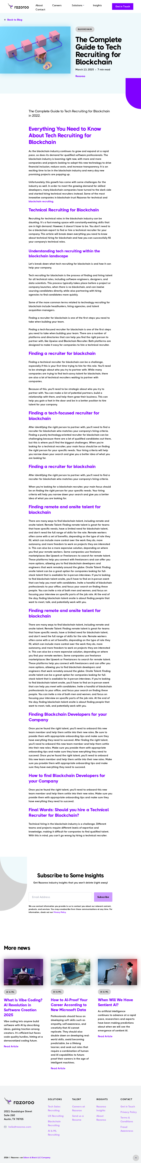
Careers (57, 5)
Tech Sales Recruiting (54, 1108)
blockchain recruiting (41, 201)
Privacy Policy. (60, 912)
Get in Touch (127, 1106)
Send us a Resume (78, 1118)
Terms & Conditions (126, 1119)
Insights (97, 5)
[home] (18, 6)
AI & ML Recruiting (54, 1132)
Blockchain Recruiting (54, 1123)
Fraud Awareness (126, 1129)
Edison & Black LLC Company (36, 1157)
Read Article (11, 1046)
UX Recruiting (56, 1116)
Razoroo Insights (101, 1108)
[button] (77, 5)
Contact (40, 9)
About (39, 5)
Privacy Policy (128, 1112)
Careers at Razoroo (78, 1108)
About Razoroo (101, 1118)
